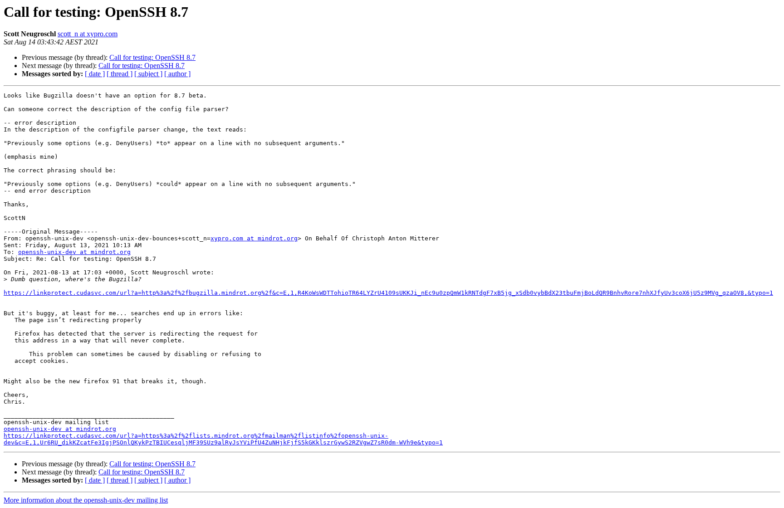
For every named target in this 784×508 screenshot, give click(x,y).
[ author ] (177, 74)
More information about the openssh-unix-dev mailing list (86, 500)
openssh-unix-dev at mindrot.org (74, 252)
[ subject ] (148, 74)
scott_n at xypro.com (88, 34)
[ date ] (95, 74)
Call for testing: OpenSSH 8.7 (152, 57)
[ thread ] (119, 74)
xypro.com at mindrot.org (254, 238)
